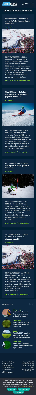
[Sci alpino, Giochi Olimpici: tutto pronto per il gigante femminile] (18, 186)
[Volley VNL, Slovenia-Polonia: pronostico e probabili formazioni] (6, 313)
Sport (21, 310)
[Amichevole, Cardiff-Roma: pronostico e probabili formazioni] (6, 323)
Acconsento (12, 389)
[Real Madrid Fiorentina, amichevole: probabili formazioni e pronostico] (6, 334)
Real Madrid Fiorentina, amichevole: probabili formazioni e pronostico (21, 335)
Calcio (15, 320)
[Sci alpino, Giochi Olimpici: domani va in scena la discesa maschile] (18, 257)
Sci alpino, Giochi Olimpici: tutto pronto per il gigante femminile (17, 165)
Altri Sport (9, 27)
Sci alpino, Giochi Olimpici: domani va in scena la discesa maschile (16, 236)
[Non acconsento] (33, 386)
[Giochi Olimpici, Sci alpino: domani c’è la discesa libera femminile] (18, 41)
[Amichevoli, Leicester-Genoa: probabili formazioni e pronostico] (6, 344)
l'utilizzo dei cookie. (26, 386)
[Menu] (33, 4)
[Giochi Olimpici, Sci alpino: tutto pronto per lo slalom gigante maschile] (18, 114)
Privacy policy (18, 392)
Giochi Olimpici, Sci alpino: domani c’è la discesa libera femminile (17, 20)
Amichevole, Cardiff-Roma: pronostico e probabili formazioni (23, 325)
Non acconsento (24, 389)
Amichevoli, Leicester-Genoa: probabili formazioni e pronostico (23, 346)
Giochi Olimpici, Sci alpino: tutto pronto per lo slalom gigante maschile (16, 94)
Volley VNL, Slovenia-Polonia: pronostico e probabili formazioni (21, 314)
